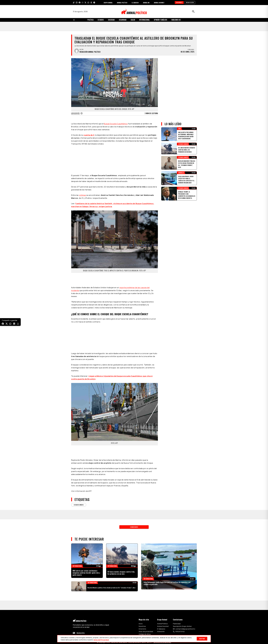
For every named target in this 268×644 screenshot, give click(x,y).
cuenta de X (89, 125)
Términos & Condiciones (162, 546)
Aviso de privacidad (146, 535)
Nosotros (142, 530)
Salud (133, 20)
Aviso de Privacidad (101, 640)
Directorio (142, 533)
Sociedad (111, 20)
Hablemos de (176, 20)
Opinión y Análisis (160, 20)
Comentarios (134, 440)
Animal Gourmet (163, 530)
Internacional (144, 20)
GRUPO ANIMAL (108, 2)
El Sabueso (161, 533)
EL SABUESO (135, 2)
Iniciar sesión (190, 2)
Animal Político (162, 527)
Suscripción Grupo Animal (182, 530)
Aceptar (202, 639)
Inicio (141, 527)
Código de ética (145, 538)
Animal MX (160, 535)
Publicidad (176, 527)
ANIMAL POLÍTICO (122, 2)
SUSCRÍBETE (179, 2)
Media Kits (81, 537)
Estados (101, 20)
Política (90, 20)
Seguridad (122, 20)
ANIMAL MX (146, 2)
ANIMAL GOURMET (159, 2)
